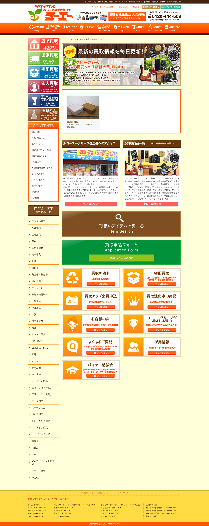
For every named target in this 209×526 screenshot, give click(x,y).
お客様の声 (87, 29)
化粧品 (35, 447)
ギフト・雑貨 (38, 471)
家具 (34, 327)
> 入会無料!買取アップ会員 (41, 168)
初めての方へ (70, 29)
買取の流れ (36, 29)
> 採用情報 (34, 198)
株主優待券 (37, 321)
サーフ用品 (37, 401)
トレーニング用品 (41, 421)
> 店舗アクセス (36, 186)
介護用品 (36, 307)
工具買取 (138, 29)
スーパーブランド (41, 434)
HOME (64, 39)
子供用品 (36, 301)
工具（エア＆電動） (42, 394)
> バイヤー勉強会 (37, 180)
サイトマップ (96, 7)
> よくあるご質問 (37, 174)
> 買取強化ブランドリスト (41, 150)
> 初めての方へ (36, 144)
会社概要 (109, 7)
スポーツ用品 (38, 407)
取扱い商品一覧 (53, 29)
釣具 (34, 261)
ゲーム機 (36, 367)
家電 (34, 354)
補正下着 (36, 281)
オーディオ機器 (40, 381)
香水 (34, 454)
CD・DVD (37, 341)
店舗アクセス (172, 29)
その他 (35, 477)
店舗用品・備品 (40, 347)
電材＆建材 (37, 248)
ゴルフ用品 (37, 414)
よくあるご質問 (121, 29)
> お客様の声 (35, 162)
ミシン (35, 361)
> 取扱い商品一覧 (37, 138)
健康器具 (36, 254)
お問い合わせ (123, 7)
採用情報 (135, 7)
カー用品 (36, 374)
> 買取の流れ (35, 132)
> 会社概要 (34, 192)
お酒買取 (155, 29)
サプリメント (38, 287)
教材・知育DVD (40, 294)
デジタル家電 (38, 221)
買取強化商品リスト (104, 29)
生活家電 (36, 234)
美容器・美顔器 (40, 274)
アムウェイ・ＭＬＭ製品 (79, 39)
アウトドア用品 (40, 427)
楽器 (34, 241)
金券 (34, 314)
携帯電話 (36, 227)
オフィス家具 (38, 334)
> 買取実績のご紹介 (38, 156)
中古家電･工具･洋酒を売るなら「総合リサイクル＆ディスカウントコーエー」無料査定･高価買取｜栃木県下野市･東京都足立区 (133, 2)
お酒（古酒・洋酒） (42, 387)
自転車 (35, 267)
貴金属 (35, 441)
